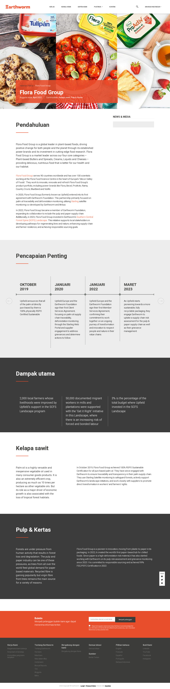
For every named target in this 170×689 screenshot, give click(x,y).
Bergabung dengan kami (70, 646)
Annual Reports (41, 665)
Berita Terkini (94, 657)
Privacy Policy (91, 686)
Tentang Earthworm (44, 645)
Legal (83, 686)
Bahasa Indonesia (152, 7)
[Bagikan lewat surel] (162, 583)
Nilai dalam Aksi (41, 658)
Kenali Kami (66, 7)
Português (120, 658)
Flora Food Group (24, 175)
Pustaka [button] (97, 7)
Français (119, 652)
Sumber (92, 653)
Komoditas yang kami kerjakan (15, 656)
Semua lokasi (95, 645)
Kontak (112, 7)
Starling (75, 201)
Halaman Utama (26, 85)
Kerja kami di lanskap (15, 652)
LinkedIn (146, 648)
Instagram (147, 658)
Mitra (37, 675)
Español (119, 655)
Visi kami (38, 652)
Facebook (147, 655)
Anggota (38, 672)
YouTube (146, 652)
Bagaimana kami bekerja (17, 648)
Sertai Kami (82, 7)
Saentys (108, 686)
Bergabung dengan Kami (71, 651)
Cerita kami (39, 662)
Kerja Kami (12, 645)
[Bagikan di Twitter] (162, 579)
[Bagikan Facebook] (162, 576)
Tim (36, 669)
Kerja (52, 7)
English (118, 648)
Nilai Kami (38, 655)
